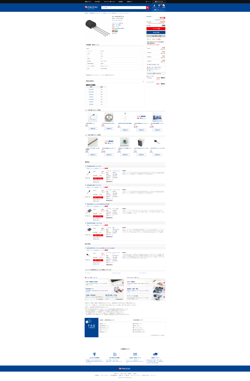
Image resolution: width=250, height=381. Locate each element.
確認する (163, 77)
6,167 (100, 257)
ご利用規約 (97, 375)
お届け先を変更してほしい (139, 329)
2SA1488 (114, 210)
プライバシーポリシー (104, 375)
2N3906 (114, 172)
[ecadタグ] (114, 33)
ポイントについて (104, 329)
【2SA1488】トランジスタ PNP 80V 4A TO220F (98, 204)
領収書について (104, 331)
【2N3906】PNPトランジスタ (94, 166)
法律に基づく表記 (145, 375)
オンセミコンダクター (117, 20)
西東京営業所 (91, 91)
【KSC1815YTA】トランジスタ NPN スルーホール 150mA (100, 248)
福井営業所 (91, 104)
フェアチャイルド (116, 170)
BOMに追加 (96, 182)
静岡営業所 (91, 94)
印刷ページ (151, 70)
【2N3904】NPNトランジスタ (94, 185)
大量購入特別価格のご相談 (153, 64)
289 (100, 175)
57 (99, 232)
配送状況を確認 (160, 1)
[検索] (147, 7)
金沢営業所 (91, 101)
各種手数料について (105, 325)
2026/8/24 (115, 175)
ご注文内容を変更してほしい (140, 331)
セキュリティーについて (135, 375)
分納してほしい (137, 325)
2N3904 (114, 191)
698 (100, 194)
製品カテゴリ (88, 1)
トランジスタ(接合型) (111, 13)
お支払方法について (105, 327)
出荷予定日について (138, 323)
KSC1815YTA (115, 255)
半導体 (104, 13)
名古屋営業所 (91, 99)
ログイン (149, 1)
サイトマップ (152, 375)
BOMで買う (97, 1)
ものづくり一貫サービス (109, 1)
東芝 (113, 227)
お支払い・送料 (123, 373)
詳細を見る (93, 128)
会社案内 (121, 1)
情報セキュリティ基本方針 (124, 375)
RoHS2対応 (115, 177)
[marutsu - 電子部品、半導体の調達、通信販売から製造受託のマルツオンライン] (91, 7)
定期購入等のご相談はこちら (154, 68)
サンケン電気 (115, 208)
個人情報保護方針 (114, 375)
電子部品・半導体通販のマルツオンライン (93, 13)
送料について (103, 323)
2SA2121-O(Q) (116, 229)
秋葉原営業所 (91, 89)
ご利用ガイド (129, 1)
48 (99, 213)
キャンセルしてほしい (138, 327)
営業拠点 (129, 373)
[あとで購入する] (96, 180)
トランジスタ (119, 13)
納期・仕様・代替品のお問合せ (155, 67)
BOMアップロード (159, 9)
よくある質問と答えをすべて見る (156, 335)
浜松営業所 (91, 96)
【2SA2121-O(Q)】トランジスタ (94, 223)
